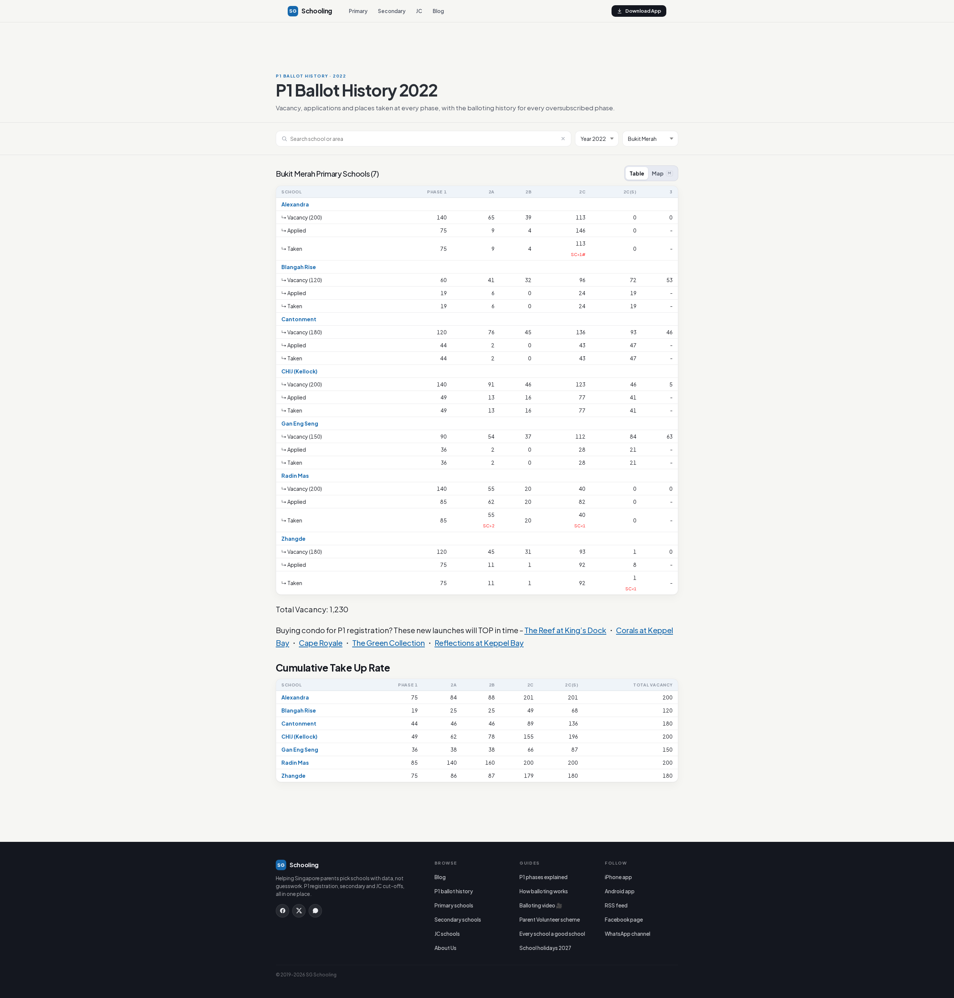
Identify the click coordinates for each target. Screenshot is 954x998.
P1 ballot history (454, 891)
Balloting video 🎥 (540, 905)
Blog (438, 11)
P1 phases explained (543, 877)
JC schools (447, 934)
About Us (446, 948)
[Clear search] (563, 138)
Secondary (391, 11)
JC (419, 11)
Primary (358, 11)
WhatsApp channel (627, 934)
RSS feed (616, 905)
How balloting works (543, 891)
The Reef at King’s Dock (565, 630)
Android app (620, 891)
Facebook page (624, 919)
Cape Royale (320, 642)
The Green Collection (388, 642)
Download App (643, 11)
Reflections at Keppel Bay (479, 642)
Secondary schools (458, 919)
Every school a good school (552, 934)
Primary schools (454, 905)
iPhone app (618, 877)
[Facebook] (282, 911)
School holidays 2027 (545, 948)
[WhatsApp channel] (315, 911)
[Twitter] (299, 911)
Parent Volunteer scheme (549, 919)
